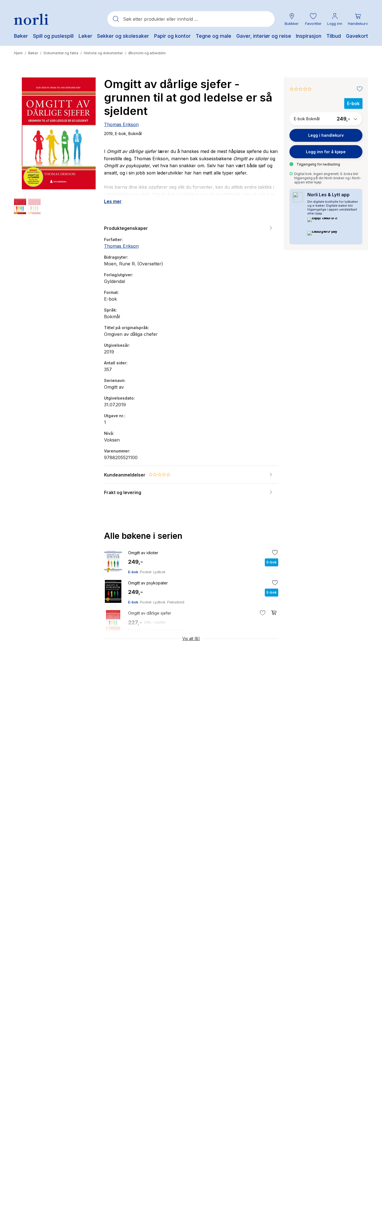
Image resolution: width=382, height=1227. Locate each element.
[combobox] (191, 19)
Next (87, 130)
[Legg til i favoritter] (358, 89)
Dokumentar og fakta (61, 53)
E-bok (133, 572)
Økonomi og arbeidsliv (147, 53)
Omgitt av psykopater (148, 583)
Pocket (146, 572)
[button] (313, 19)
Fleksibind (175, 602)
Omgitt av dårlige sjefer (149, 613)
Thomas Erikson (121, 124)
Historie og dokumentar (103, 53)
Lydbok (159, 572)
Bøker (33, 53)
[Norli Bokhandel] (31, 19)
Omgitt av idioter (143, 552)
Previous (26, 130)
